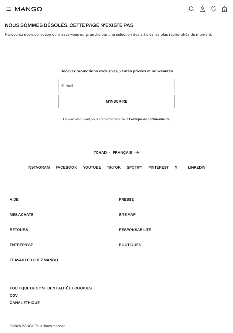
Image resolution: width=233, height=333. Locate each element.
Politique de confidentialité (149, 119)
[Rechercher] (191, 9)
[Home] (28, 9)
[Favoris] (213, 9)
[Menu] (8, 9)
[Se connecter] (202, 9)
